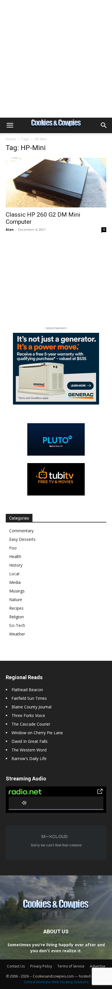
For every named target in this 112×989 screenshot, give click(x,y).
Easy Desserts (22, 539)
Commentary (21, 530)
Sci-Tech (17, 625)
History (15, 565)
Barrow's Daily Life (29, 758)
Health (15, 556)
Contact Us (16, 966)
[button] (10, 125)
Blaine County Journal (31, 707)
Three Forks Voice (28, 715)
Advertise (97, 966)
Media (15, 582)
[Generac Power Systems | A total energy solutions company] (56, 369)
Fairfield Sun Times (29, 698)
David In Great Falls (29, 741)
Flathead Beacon (27, 689)
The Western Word (29, 750)
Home (11, 139)
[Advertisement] (56, 59)
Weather (17, 634)
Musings (17, 591)
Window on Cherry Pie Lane (37, 732)
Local (14, 573)
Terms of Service (70, 966)
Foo (13, 548)
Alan (10, 229)
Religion (16, 616)
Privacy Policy (41, 966)
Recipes (16, 608)
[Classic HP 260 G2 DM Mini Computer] (56, 182)
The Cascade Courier (30, 724)
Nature (15, 599)
